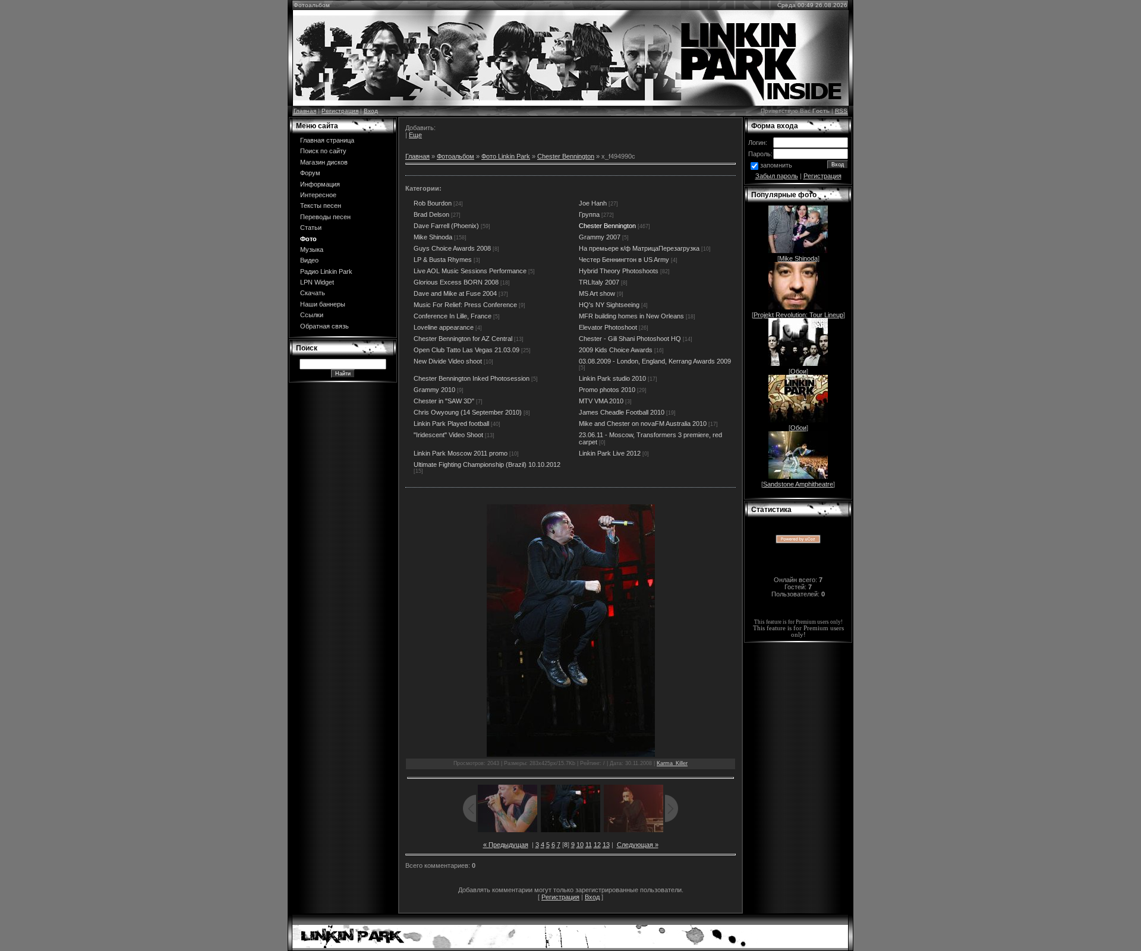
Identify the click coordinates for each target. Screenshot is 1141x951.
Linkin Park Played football (451, 423)
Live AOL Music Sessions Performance (470, 270)
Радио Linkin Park (326, 271)
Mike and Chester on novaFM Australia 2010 (643, 423)
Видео (309, 260)
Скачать (312, 292)
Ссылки (311, 314)
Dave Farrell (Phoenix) (446, 225)
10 (580, 844)
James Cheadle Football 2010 (621, 412)
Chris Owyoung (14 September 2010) (468, 412)
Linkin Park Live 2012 (610, 453)
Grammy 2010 (434, 389)
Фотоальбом (455, 156)
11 (588, 844)
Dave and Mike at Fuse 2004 (455, 293)
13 (606, 844)
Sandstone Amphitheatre (798, 484)
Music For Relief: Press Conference (465, 304)
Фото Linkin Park (505, 156)
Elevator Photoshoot (608, 327)
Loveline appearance (444, 327)
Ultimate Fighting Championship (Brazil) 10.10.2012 (487, 464)
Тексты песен (320, 205)
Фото (308, 238)
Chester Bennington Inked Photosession (471, 378)
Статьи (311, 227)
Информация (320, 184)
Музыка (311, 249)
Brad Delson (431, 214)
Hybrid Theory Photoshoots (618, 270)
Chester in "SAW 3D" (444, 401)
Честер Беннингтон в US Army (624, 259)
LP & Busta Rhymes (443, 259)
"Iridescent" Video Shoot (448, 434)
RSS (841, 111)
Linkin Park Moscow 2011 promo (461, 453)
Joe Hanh (593, 203)
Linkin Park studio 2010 (612, 378)
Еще (415, 134)
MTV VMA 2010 (601, 401)
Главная (305, 111)
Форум (310, 172)
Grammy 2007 (599, 237)
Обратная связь (324, 326)
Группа (589, 214)
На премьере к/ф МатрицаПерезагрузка (639, 248)
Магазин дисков (324, 162)
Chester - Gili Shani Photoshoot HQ (630, 338)
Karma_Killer (672, 763)
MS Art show (597, 293)
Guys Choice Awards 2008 (452, 248)
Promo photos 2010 (607, 389)
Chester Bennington (565, 156)
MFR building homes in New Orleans (631, 316)
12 (597, 844)
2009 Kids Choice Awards (616, 349)
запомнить (776, 165)
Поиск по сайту (323, 150)
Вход (371, 111)
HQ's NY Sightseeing (609, 304)
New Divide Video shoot (448, 361)
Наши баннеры (322, 304)
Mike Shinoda (433, 237)
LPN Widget (317, 282)
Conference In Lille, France (452, 316)
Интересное (318, 194)
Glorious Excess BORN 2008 (456, 282)
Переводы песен (325, 216)
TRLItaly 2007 (599, 282)
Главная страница (327, 140)
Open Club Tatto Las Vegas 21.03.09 (466, 349)
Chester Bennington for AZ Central (463, 338)
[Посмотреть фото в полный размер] (570, 630)
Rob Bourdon (433, 203)
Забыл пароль (776, 175)
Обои (798, 371)
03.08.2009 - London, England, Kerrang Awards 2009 (655, 361)
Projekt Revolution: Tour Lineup (798, 314)
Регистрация (340, 111)
